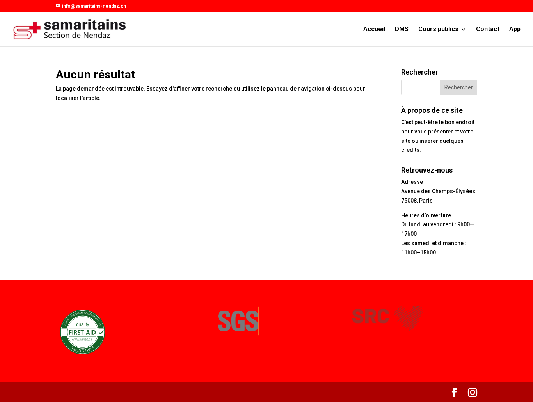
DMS (402, 30)
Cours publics (438, 30)
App (515, 30)
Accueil (374, 30)
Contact (487, 30)
